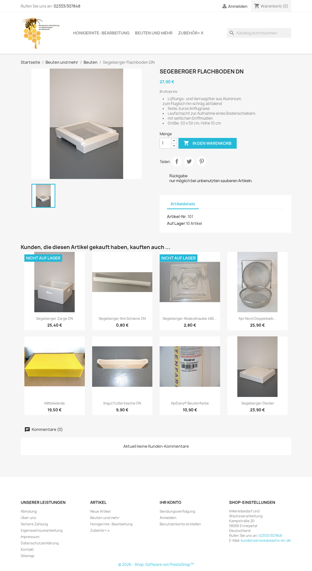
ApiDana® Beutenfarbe (190, 403)
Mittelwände (54, 403)
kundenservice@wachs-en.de (266, 540)
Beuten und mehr (154, 33)
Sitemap (27, 555)
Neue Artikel (100, 511)
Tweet (189, 161)
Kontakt (27, 549)
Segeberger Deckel (257, 403)
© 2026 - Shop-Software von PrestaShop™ (156, 564)
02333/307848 (67, 6)
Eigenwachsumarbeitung (42, 530)
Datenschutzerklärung (40, 543)
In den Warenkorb (208, 143)
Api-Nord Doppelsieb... (257, 318)
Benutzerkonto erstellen (180, 524)
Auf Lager (176, 223)
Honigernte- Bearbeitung (101, 33)
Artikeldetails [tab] (183, 204)
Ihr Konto (170, 502)
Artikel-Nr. (177, 216)
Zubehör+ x (191, 33)
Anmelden (168, 517)
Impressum (30, 536)
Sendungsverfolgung (177, 511)
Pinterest (201, 161)
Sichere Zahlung (34, 524)
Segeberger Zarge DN (54, 318)
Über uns (28, 517)
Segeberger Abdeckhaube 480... (190, 318)
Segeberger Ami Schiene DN (122, 318)
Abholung (29, 511)
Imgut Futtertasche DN (122, 403)
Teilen (177, 161)
